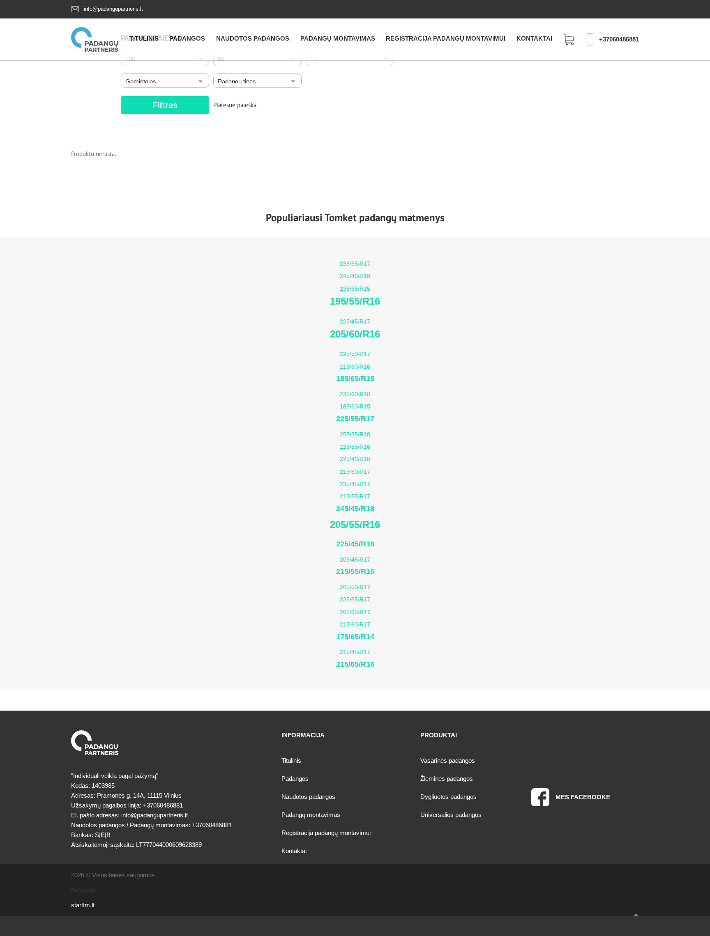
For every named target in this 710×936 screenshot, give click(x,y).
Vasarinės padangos (447, 760)
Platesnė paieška (234, 105)
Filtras (165, 105)
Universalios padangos (451, 814)
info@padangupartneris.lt (113, 9)
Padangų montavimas (337, 38)
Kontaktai (534, 38)
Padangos (187, 38)
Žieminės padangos (446, 778)
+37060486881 (619, 39)
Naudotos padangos (252, 38)
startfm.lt (83, 905)
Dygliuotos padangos (448, 796)
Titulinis (144, 38)
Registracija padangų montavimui (445, 38)
